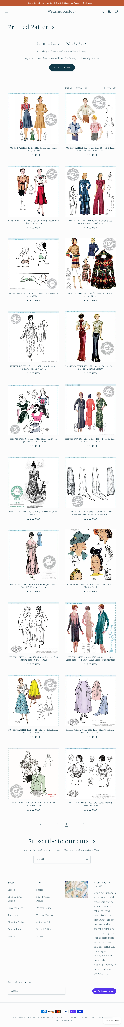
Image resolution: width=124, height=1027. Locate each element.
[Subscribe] (86, 859)
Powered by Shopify (40, 1017)
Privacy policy (73, 1017)
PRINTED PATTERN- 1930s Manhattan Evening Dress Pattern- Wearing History (90, 367)
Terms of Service (16, 915)
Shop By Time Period (15, 899)
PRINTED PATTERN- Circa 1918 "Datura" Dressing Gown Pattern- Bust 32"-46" (33, 367)
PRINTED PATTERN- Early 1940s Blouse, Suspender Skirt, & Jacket (33, 149)
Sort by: (68, 88)
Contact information (63, 1020)
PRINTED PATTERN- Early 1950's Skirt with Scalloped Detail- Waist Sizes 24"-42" (33, 731)
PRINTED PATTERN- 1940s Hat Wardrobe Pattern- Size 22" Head (90, 585)
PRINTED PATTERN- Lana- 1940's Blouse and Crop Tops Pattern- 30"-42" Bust (33, 440)
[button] (6, 11)
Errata (11, 936)
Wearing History (25, 1017)
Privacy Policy (15, 908)
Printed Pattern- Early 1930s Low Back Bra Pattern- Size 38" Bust (33, 294)
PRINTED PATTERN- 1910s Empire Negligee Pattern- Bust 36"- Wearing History (33, 585)
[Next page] (91, 824)
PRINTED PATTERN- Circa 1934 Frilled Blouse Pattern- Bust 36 (33, 804)
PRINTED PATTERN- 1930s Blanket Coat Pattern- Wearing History (90, 294)
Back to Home (62, 67)
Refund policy (58, 1017)
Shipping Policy (16, 922)
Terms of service (89, 1017)
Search (11, 889)
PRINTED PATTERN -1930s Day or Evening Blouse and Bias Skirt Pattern (33, 222)
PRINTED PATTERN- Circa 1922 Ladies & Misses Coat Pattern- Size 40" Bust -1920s (33, 658)
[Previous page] (32, 824)
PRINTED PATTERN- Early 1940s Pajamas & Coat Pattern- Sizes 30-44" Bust (90, 222)
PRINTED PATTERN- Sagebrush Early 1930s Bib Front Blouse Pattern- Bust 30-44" (91, 149)
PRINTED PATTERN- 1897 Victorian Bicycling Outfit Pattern (33, 513)
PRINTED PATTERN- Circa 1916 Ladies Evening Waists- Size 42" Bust (91, 804)
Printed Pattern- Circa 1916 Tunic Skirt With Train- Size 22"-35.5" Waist (90, 731)
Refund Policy (15, 929)
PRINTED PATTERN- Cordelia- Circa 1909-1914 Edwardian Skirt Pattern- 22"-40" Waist (90, 513)
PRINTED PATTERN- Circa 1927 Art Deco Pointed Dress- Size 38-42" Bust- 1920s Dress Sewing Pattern (90, 658)
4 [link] (66, 824)
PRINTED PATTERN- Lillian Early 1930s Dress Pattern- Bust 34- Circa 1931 (90, 440)
